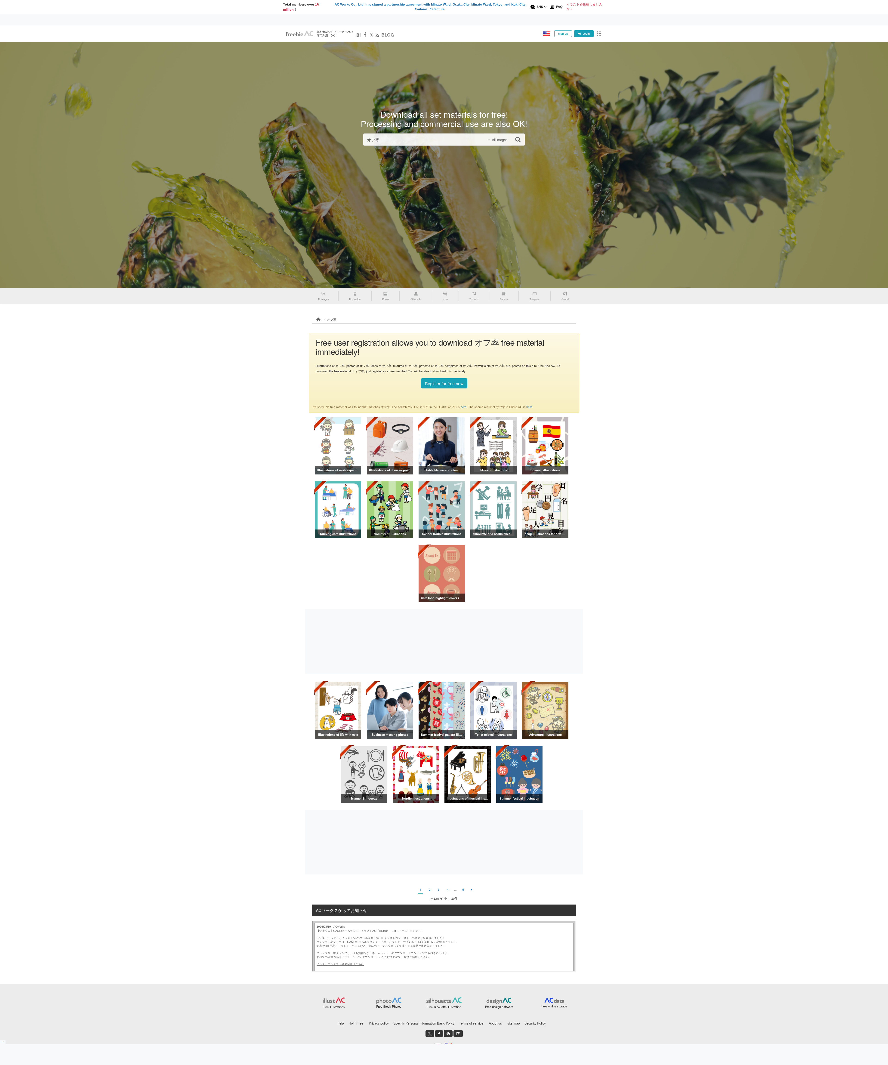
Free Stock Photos (388, 1006)
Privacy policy (379, 1023)
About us (495, 1023)
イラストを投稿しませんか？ (584, 7)
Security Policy (535, 1023)
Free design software (499, 1006)
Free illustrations (334, 1007)
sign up (563, 33)
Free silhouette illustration (444, 1007)
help (341, 1023)
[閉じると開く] (3, 1042)
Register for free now (444, 383)
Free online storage (554, 1006)
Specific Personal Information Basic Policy (423, 1023)
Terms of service (471, 1023)
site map (513, 1023)
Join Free (356, 1023)
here (463, 407)
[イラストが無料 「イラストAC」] (299, 34)
